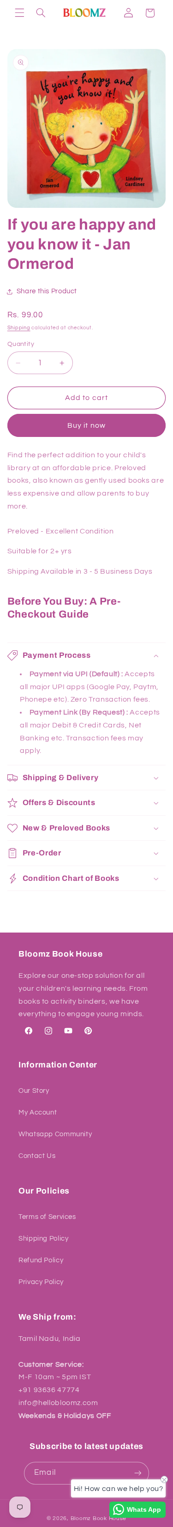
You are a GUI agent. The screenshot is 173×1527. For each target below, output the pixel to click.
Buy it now (86, 425)
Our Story (33, 1090)
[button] (19, 13)
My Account (37, 1112)
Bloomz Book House (99, 1518)
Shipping (18, 327)
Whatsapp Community (55, 1134)
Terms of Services (47, 1216)
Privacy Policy (41, 1282)
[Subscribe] (137, 1473)
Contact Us (36, 1155)
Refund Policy (40, 1260)
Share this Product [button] (47, 291)
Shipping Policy (43, 1238)
